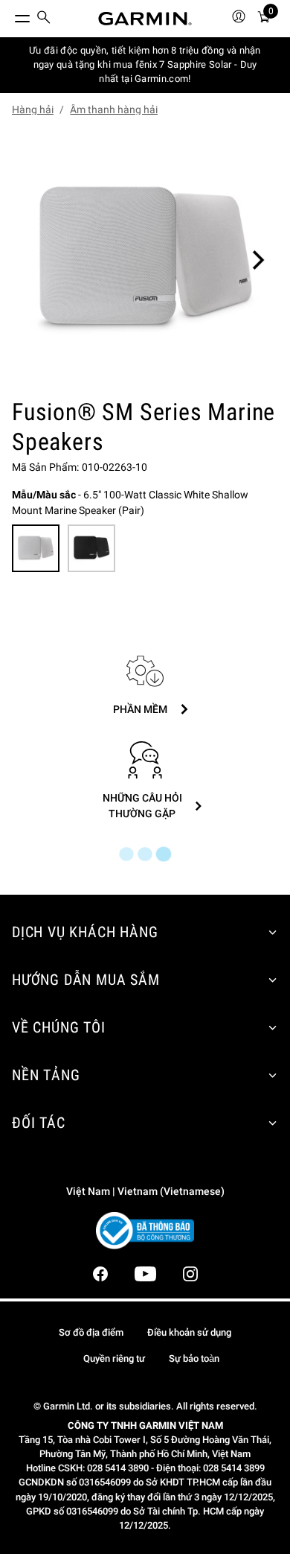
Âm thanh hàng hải (114, 109)
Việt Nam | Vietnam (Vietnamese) (145, 1191)
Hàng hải (33, 109)
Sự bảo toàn (194, 1358)
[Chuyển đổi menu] (9, 15)
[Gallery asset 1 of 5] (145, 260)
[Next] (258, 260)
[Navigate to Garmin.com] (145, 18)
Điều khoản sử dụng (189, 1332)
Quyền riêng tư (114, 1358)
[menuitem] (44, 19)
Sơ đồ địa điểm (91, 1332)
